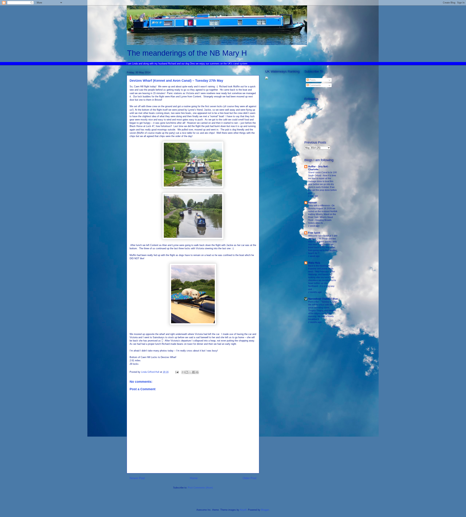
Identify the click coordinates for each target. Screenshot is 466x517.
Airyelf (243, 509)
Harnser (312, 202)
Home (194, 478)
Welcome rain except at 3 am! (322, 235)
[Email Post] (176, 372)
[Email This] (183, 372)
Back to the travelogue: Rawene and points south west (320, 269)
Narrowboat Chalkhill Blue (323, 298)
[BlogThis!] (187, 372)
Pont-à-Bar (313, 302)
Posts (312, 80)
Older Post (249, 478)
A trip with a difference (319, 205)
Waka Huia (314, 262)
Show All (335, 327)
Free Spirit (314, 232)
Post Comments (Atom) (200, 487)
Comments (315, 85)
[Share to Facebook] (194, 372)
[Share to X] (190, 372)
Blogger (265, 509)
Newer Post (137, 478)
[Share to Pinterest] (197, 372)
